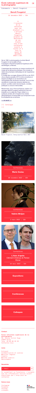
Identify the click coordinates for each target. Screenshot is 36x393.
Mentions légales (8, 354)
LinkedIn (4, 390)
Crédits (4, 356)
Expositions (18, 276)
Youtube (4, 388)
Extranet (4, 351)
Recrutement (6, 359)
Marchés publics (7, 357)
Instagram (5, 385)
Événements (5, 8)
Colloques (18, 312)
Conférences (18, 294)
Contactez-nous (7, 343)
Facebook (4, 387)
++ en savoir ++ (6, 100)
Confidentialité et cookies (12, 353)
